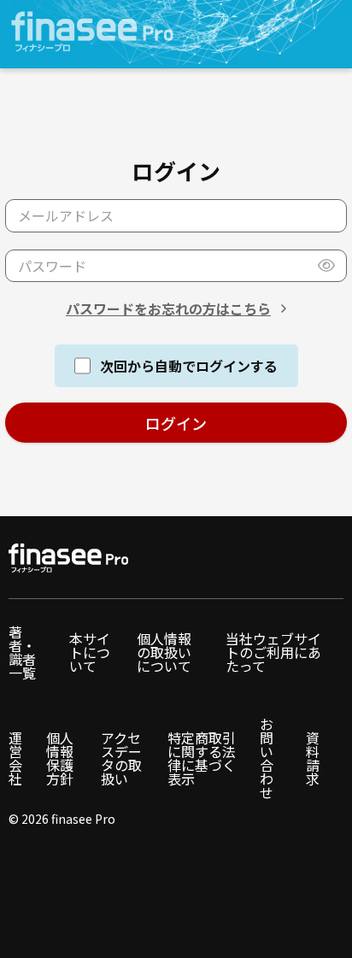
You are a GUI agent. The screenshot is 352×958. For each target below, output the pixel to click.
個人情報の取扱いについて (164, 652)
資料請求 (313, 758)
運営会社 (15, 758)
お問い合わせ (266, 758)
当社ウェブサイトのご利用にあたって (273, 652)
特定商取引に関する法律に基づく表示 (201, 758)
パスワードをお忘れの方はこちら (168, 308)
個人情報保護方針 (59, 758)
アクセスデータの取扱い (121, 758)
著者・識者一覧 (22, 652)
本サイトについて (89, 652)
